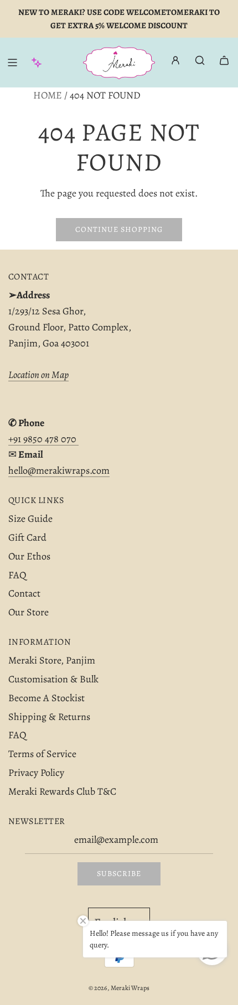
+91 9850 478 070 (43, 438)
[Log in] (175, 62)
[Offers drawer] (36, 62)
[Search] (200, 60)
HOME (47, 95)
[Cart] (224, 60)
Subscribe (119, 873)
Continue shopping (119, 229)
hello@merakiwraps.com (59, 470)
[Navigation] (12, 62)
